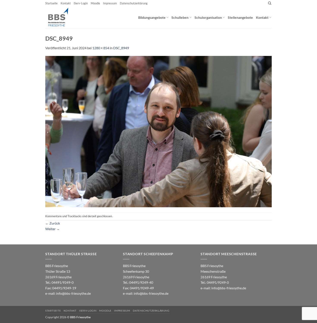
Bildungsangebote (152, 17)
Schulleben (179, 17)
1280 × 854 (100, 48)
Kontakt (66, 3)
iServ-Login (81, 3)
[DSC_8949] (158, 131)
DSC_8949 (121, 48)
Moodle (95, 3)
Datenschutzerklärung (134, 3)
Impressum (110, 3)
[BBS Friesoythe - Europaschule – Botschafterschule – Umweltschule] (61, 17)
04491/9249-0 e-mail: (60, 287)
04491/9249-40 (141, 282)
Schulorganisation (208, 17)
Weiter (52, 229)
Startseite (51, 3)
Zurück (52, 223)
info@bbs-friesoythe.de (73, 293)
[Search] (269, 3)
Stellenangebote (240, 17)
